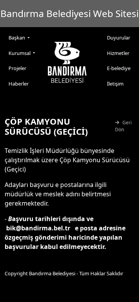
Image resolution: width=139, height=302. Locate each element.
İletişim (115, 83)
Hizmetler (118, 53)
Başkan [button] (17, 37)
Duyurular (118, 37)
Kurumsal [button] (20, 53)
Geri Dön (123, 126)
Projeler (17, 68)
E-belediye (119, 68)
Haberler (18, 83)
